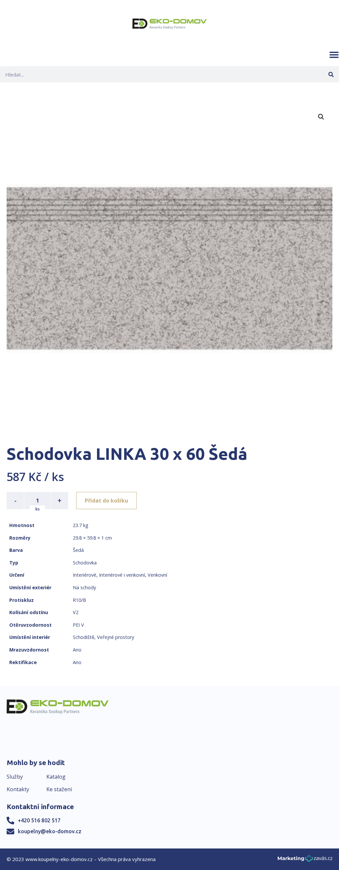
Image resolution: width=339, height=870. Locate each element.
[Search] (331, 74)
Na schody (84, 587)
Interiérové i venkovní (122, 575)
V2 (75, 612)
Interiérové (84, 575)
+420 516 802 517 (39, 820)
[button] (334, 55)
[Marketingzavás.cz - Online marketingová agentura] (305, 860)
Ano (77, 650)
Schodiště (83, 637)
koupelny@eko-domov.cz (49, 831)
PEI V (78, 625)
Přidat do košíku (106, 500)
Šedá (78, 550)
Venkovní (157, 575)
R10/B (79, 600)
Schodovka (85, 562)
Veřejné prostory (115, 637)
